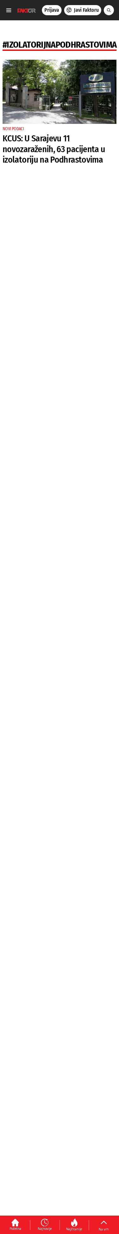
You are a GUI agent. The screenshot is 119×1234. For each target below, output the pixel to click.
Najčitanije (74, 1229)
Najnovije (45, 1228)
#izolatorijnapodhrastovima (59, 44)
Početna (15, 1228)
